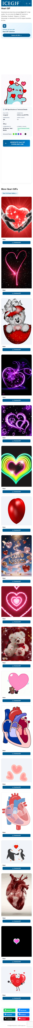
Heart (4, 239)
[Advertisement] (16, 57)
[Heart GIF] (16, 217)
